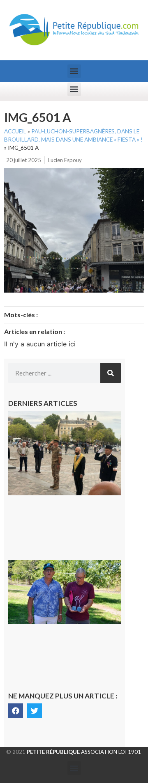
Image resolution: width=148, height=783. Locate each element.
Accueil (15, 131)
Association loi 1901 (84, 752)
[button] (74, 71)
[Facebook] (15, 710)
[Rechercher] (110, 373)
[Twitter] (34, 710)
